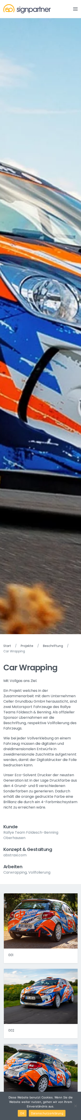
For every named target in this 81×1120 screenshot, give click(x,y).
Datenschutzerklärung (47, 1113)
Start (7, 646)
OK (22, 1113)
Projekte (27, 646)
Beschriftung (53, 646)
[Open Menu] (75, 9)
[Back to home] (27, 9)
